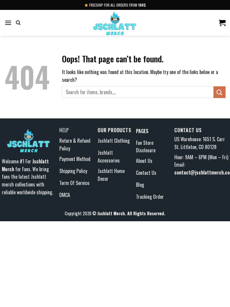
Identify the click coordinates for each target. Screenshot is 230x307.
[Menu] (8, 22)
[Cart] (222, 23)
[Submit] (220, 92)
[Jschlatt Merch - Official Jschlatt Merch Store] (115, 23)
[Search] (18, 22)
